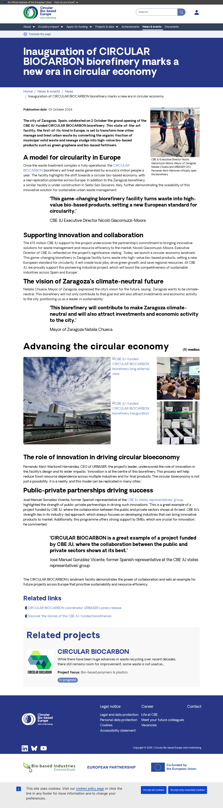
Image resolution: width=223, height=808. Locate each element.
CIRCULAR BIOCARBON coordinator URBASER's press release (74, 608)
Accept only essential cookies (187, 790)
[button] (25, 34)
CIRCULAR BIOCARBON (93, 652)
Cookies (106, 725)
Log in (197, 12)
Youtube (43, 748)
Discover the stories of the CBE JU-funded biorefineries (69, 616)
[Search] (181, 12)
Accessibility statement (118, 730)
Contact (194, 707)
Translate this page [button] (40, 34)
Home (28, 91)
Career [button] (147, 707)
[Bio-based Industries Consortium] (51, 767)
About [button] (27, 27)
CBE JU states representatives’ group (155, 500)
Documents (172, 27)
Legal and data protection (119, 715)
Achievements (130, 27)
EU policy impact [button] (48, 27)
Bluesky (34, 748)
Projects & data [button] (104, 27)
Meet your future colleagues (162, 720)
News (69, 91)
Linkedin (25, 748)
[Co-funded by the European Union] (171, 767)
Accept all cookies (153, 790)
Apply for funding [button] (77, 27)
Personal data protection (118, 720)
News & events (152, 27)
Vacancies (149, 725)
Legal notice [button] (110, 707)
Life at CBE (149, 715)
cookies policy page (90, 788)
